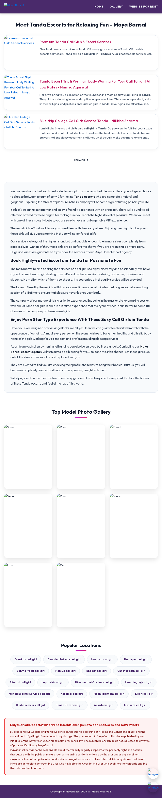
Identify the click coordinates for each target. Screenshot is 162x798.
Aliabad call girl (20, 682)
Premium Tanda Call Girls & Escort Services (75, 42)
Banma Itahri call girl (31, 671)
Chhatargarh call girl (131, 671)
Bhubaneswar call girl (30, 705)
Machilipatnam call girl (108, 693)
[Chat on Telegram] (153, 773)
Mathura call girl (135, 705)
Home (98, 6)
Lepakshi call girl (52, 682)
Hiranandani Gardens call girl (95, 682)
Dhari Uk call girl (26, 659)
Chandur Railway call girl (64, 659)
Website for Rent (143, 6)
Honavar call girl (102, 659)
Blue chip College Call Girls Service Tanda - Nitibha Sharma (89, 121)
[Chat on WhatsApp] (153, 787)
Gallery (116, 6)
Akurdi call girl (103, 705)
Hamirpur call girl (136, 659)
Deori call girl (144, 693)
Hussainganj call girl (138, 682)
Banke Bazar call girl (69, 705)
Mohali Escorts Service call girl (29, 693)
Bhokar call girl (96, 671)
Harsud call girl (65, 671)
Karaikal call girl (72, 693)
